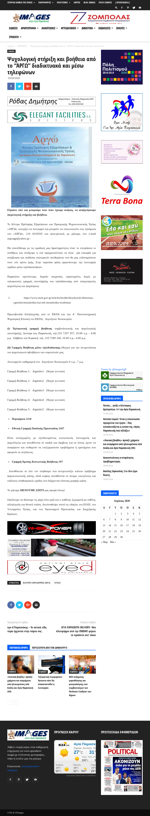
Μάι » (113, 542)
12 (139, 519)
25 (133, 531)
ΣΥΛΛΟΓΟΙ (14, 37)
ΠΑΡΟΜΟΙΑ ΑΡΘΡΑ (19, 647)
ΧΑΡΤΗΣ (77, 2)
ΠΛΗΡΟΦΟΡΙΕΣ (44, 2)
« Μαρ (104, 542)
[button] (116, 8)
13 (104, 525)
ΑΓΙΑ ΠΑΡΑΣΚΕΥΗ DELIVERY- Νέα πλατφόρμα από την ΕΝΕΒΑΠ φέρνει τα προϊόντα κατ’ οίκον (76, 631)
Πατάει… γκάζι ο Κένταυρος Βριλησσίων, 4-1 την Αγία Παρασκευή (121, 407)
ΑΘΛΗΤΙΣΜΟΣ (48, 28)
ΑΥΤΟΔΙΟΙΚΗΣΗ (68, 28)
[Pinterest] (128, 7)
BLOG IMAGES (89, 2)
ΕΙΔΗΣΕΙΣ (13, 28)
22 (115, 531)
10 (127, 519)
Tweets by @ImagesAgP (113, 369)
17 (127, 525)
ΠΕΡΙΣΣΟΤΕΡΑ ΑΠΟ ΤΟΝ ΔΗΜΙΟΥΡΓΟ (49, 647)
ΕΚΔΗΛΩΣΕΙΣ (104, 28)
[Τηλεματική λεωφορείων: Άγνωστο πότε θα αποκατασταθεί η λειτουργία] (51, 664)
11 (133, 519)
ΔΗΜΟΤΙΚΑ (87, 28)
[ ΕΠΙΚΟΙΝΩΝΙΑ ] (122, 2)
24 (127, 531)
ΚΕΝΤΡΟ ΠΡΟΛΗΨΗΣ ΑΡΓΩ (36, 583)
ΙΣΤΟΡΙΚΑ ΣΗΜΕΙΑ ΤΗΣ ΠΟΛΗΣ (19, 2)
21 (109, 531)
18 (133, 525)
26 (139, 531)
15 (115, 525)
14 (109, 525)
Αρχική (10, 46)
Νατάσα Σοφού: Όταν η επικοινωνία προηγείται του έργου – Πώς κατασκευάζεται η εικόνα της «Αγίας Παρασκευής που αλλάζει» (121, 424)
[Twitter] (134, 7)
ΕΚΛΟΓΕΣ (120, 28)
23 (121, 531)
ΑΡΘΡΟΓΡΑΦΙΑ (28, 28)
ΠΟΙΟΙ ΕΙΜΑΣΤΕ (105, 2)
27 (104, 537)
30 (121, 537)
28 (109, 537)
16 (121, 525)
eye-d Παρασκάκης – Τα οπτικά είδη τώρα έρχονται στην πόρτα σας (26, 629)
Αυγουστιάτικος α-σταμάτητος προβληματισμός (118, 459)
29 (115, 537)
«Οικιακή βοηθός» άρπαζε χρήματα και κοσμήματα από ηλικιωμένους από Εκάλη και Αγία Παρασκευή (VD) (20, 684)
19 (139, 525)
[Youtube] (140, 7)
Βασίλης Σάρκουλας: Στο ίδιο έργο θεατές (120, 473)
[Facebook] (122, 7)
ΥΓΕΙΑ (57, 583)
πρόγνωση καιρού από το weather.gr (81, 775)
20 (104, 531)
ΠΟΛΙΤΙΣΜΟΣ (62, 2)
